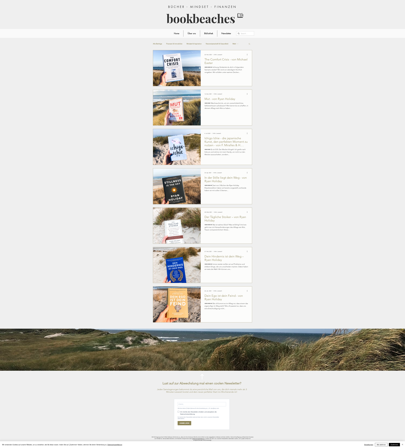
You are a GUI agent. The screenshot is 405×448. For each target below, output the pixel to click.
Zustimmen (394, 445)
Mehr (234, 44)
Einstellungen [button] (368, 445)
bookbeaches (200, 18)
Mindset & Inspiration (194, 44)
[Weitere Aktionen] (248, 54)
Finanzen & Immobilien (174, 44)
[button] (249, 44)
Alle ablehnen (381, 445)
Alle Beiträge (157, 44)
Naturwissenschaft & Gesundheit (217, 44)
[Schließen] (402, 444)
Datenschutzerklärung (198, 438)
